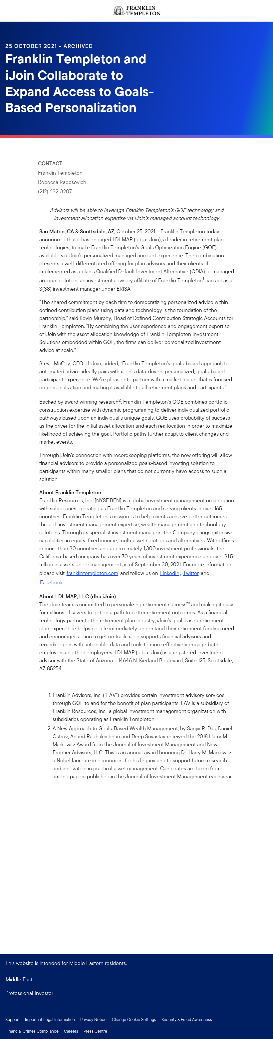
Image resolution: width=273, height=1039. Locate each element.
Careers (71, 1031)
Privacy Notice (93, 1019)
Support (12, 1019)
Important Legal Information (50, 1019)
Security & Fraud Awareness (186, 1019)
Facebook (51, 582)
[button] (136, 993)
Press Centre (95, 1031)
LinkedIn (169, 573)
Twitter (191, 573)
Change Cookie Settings (134, 1019)
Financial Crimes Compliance (32, 1031)
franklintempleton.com (92, 573)
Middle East (19, 979)
